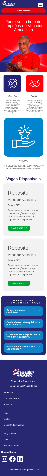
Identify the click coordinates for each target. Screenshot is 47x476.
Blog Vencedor (11, 433)
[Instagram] (4, 459)
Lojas (6, 413)
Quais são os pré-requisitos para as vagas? (21, 323)
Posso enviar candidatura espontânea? (20, 347)
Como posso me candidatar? (15, 311)
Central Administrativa (14, 425)
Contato (7, 439)
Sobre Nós (9, 392)
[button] (40, 5)
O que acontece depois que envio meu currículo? (21, 335)
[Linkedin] (20, 459)
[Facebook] (12, 459)
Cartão (7, 419)
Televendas (9, 404)
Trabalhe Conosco (12, 445)
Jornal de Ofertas (12, 398)
